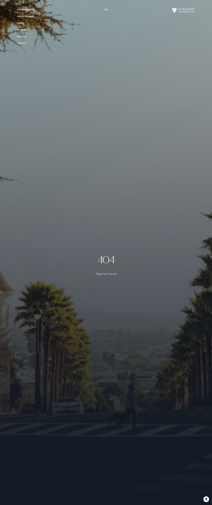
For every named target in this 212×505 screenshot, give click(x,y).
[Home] (183, 10)
